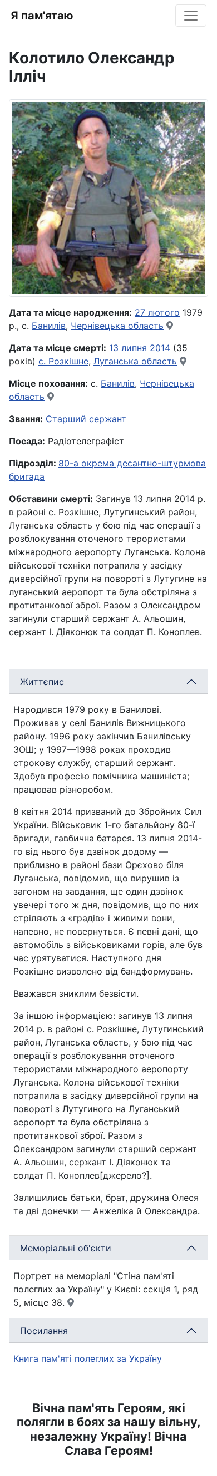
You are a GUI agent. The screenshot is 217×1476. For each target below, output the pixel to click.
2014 (160, 347)
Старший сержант (86, 418)
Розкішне (68, 361)
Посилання (44, 1330)
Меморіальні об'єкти (65, 1248)
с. (43, 361)
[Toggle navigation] (190, 15)
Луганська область (135, 361)
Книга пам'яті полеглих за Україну (87, 1358)
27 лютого (157, 312)
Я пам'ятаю (42, 15)
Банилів (49, 325)
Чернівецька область (117, 325)
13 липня (128, 347)
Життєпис (42, 681)
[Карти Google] (169, 325)
